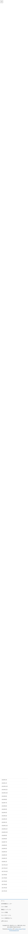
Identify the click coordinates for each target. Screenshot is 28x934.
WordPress (10, 929)
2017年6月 (4, 881)
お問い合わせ (4, 921)
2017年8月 (4, 878)
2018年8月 (4, 838)
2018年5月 (4, 848)
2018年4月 (4, 851)
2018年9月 (4, 835)
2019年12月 (5, 786)
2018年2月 (4, 858)
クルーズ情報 (4, 912)
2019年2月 (4, 819)
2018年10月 (5, 832)
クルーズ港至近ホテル (6, 918)
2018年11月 (4, 829)
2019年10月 (5, 792)
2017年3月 (4, 891)
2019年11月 (4, 789)
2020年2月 (4, 779)
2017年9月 (4, 874)
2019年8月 (4, 799)
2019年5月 (4, 809)
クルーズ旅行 (4, 906)
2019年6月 (4, 806)
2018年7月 (4, 842)
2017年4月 (4, 887)
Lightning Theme (18, 929)
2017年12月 (5, 865)
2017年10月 (5, 871)
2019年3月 (4, 815)
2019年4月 (4, 812)
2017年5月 (4, 884)
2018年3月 (4, 855)
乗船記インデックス (6, 909)
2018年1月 (4, 861)
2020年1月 (4, 783)
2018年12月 (5, 825)
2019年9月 (4, 796)
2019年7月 (4, 802)
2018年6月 (4, 845)
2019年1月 (4, 822)
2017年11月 (4, 868)
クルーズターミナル (6, 915)
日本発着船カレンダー (6, 903)
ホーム (2, 900)
